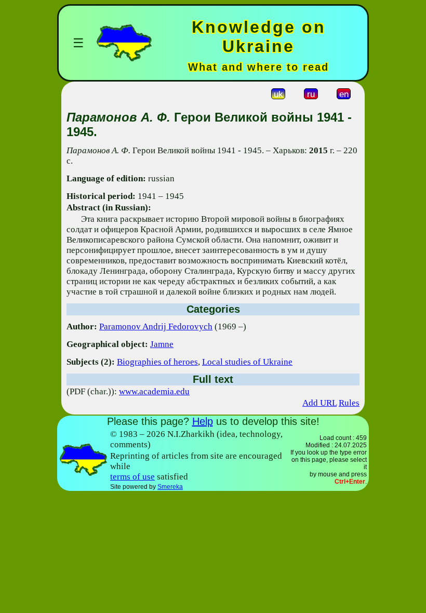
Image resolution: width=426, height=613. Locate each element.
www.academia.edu (154, 391)
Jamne (162, 344)
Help (202, 421)
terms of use (132, 477)
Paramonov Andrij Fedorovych (155, 326)
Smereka (170, 486)
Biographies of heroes (157, 362)
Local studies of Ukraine (247, 362)
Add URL (319, 403)
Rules (349, 403)
